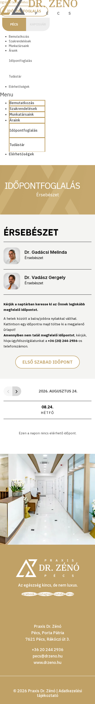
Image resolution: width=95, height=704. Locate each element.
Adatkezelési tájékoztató (59, 693)
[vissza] (8, 391)
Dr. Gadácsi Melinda (46, 252)
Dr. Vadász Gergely (45, 277)
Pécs (14, 24)
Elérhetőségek (19, 87)
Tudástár (15, 76)
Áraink (13, 51)
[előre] (16, 391)
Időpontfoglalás (20, 61)
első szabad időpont (47, 362)
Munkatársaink (19, 46)
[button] (22, 94)
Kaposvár (38, 24)
